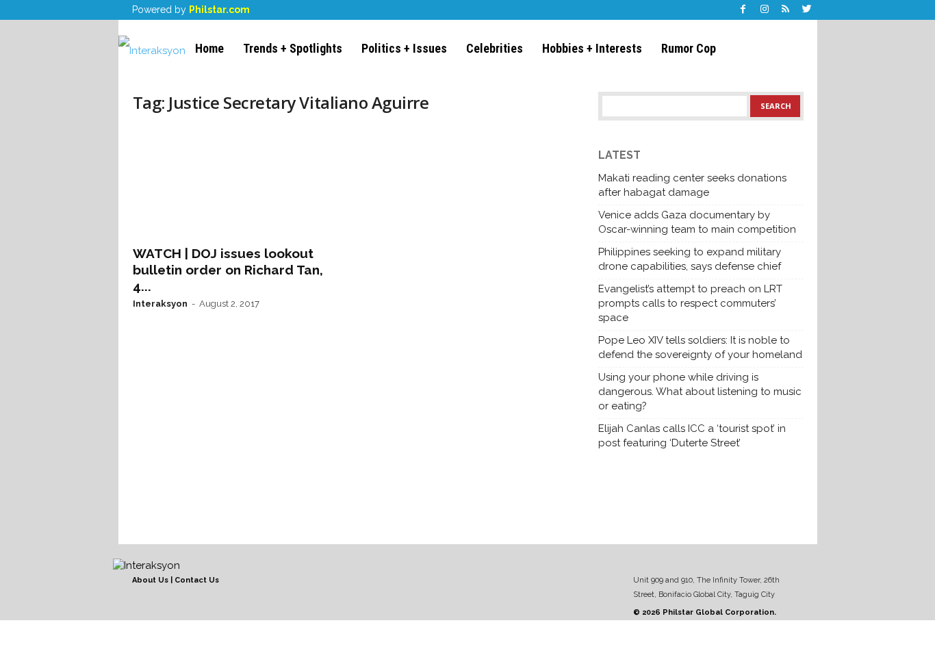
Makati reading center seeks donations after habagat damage (692, 185)
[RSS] (786, 10)
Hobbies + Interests (592, 48)
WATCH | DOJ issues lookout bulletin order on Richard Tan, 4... (228, 270)
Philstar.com (219, 9)
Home (209, 48)
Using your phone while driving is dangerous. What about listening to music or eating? (700, 391)
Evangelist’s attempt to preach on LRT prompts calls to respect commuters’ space (690, 303)
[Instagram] (764, 10)
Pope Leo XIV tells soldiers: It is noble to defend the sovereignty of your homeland (700, 347)
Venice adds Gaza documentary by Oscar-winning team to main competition (697, 222)
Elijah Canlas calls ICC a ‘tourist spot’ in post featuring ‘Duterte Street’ (692, 435)
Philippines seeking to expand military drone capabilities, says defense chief (689, 259)
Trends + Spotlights (292, 48)
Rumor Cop (688, 48)
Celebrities (494, 48)
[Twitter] (807, 10)
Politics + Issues (404, 48)
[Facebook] (743, 10)
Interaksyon (160, 303)
